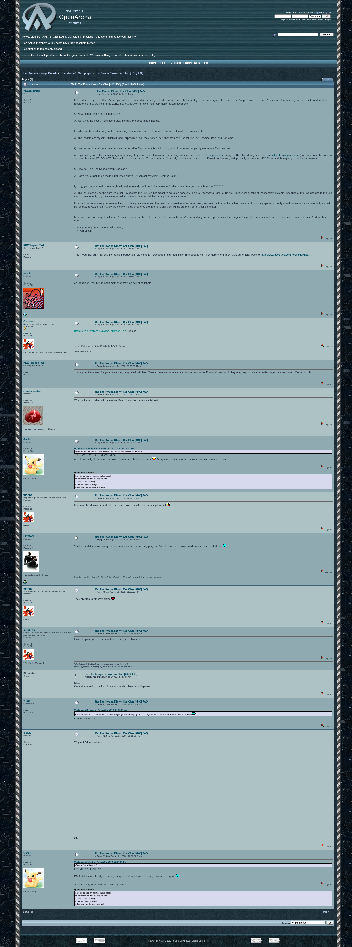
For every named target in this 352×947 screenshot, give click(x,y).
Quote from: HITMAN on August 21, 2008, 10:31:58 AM (100, 710)
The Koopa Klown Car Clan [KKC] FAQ (119, 73)
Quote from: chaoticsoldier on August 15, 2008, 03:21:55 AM (104, 448)
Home (153, 63)
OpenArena (67, 73)
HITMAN (28, 536)
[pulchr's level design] (25, 316)
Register (201, 63)
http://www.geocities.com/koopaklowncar (285, 254)
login (317, 12)
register (327, 12)
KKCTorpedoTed (33, 245)
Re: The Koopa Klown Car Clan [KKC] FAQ (121, 246)
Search (175, 63)
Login (187, 63)
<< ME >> (29, 630)
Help (163, 63)
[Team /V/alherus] (25, 583)
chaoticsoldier (32, 391)
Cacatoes (29, 321)
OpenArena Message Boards (39, 73)
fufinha (27, 494)
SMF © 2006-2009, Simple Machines (190, 941)
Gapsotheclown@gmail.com (282, 155)
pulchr (27, 273)
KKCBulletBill (32, 90)
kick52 (27, 732)
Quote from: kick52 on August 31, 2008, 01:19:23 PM (100, 862)
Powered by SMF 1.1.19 (159, 941)
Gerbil (27, 439)
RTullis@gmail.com (212, 155)
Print (328, 80)
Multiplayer (85, 73)
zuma (26, 701)
